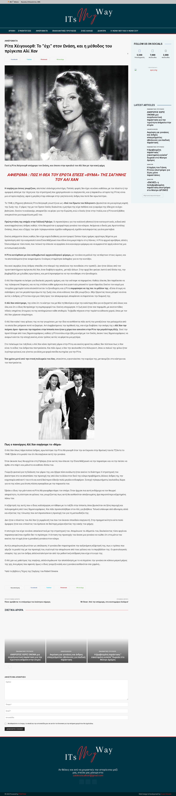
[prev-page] (6, 666)
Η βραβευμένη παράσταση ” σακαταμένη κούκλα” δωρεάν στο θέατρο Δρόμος (107, 657)
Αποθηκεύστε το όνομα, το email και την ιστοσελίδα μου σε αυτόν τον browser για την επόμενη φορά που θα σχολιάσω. (50, 723)
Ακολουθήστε (153, 50)
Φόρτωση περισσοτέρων (152, 195)
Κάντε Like (139, 50)
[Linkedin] (94, 782)
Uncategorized (66, 651)
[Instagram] (161, 1)
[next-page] (10, 666)
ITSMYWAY (22, 794)
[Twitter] (164, 1)
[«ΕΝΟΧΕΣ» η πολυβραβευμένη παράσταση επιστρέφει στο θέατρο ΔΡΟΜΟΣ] (139, 185)
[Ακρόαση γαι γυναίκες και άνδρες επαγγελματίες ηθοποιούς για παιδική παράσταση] (66, 638)
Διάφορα (150, 164)
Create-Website (166, 794)
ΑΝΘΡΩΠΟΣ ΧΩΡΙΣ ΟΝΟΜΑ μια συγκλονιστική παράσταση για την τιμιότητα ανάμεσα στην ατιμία (25, 657)
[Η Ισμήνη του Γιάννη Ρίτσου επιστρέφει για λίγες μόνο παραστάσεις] (139, 170)
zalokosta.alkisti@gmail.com (88, 775)
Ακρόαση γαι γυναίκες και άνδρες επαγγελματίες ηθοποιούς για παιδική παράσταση (66, 657)
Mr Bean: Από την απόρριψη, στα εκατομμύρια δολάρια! (104, 602)
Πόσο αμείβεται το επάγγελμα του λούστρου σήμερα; (28, 602)
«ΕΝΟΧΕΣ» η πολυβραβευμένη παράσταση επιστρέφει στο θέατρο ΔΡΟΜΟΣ (158, 186)
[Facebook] (158, 1)
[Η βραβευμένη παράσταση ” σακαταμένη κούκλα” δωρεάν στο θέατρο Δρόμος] (107, 638)
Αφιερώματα (11, 41)
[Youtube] (167, 1)
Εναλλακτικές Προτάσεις (24, 651)
